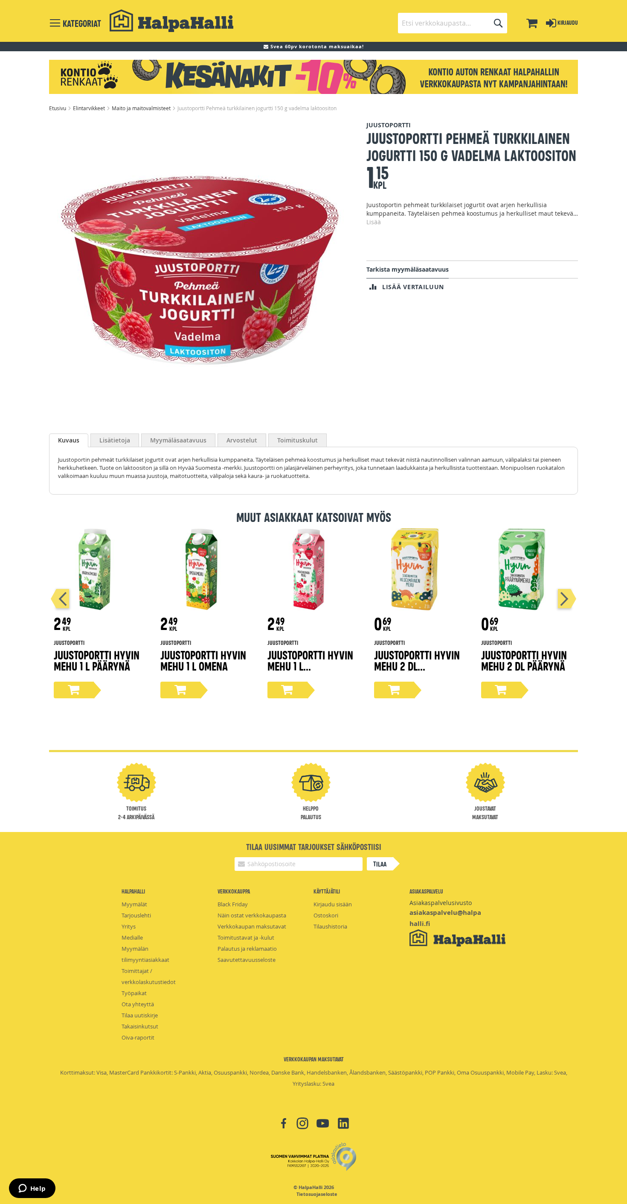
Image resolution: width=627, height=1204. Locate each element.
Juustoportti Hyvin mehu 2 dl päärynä (524, 660)
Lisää (373, 222)
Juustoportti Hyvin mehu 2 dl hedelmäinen (417, 665)
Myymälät (134, 904)
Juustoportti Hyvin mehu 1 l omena (203, 660)
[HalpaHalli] (171, 20)
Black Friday (233, 904)
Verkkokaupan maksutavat (252, 926)
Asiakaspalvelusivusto (440, 903)
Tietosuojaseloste (316, 1194)
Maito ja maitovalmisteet (142, 108)
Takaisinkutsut (140, 1026)
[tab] (68, 440)
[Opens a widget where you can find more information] (32, 1189)
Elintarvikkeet (89, 108)
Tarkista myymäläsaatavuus (407, 269)
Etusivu (58, 108)
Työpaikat (134, 993)
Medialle (132, 937)
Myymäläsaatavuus (178, 440)
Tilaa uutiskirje (140, 1015)
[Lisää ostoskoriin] (74, 690)
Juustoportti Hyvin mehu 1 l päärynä (96, 660)
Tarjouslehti (136, 915)
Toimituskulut (297, 440)
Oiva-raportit (138, 1037)
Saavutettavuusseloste (247, 960)
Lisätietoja (114, 440)
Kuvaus (68, 440)
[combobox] (452, 23)
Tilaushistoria (330, 926)
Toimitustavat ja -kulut (246, 937)
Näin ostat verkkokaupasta (252, 915)
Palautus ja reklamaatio (247, 948)
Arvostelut (241, 440)
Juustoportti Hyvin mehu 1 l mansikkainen (310, 665)
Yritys (129, 926)
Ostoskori (326, 915)
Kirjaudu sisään (333, 904)
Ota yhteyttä (138, 1004)
